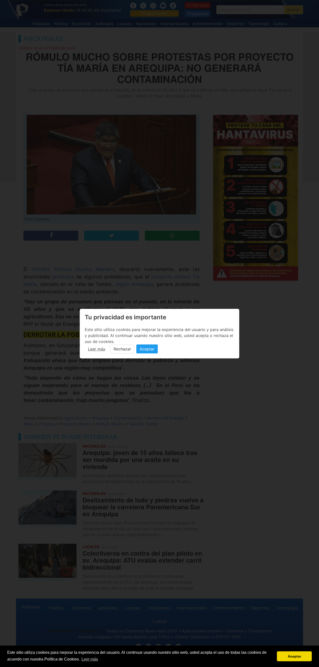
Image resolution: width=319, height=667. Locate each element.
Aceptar (147, 348)
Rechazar (122, 348)
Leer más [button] (89, 659)
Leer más (96, 348)
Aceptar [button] (294, 656)
